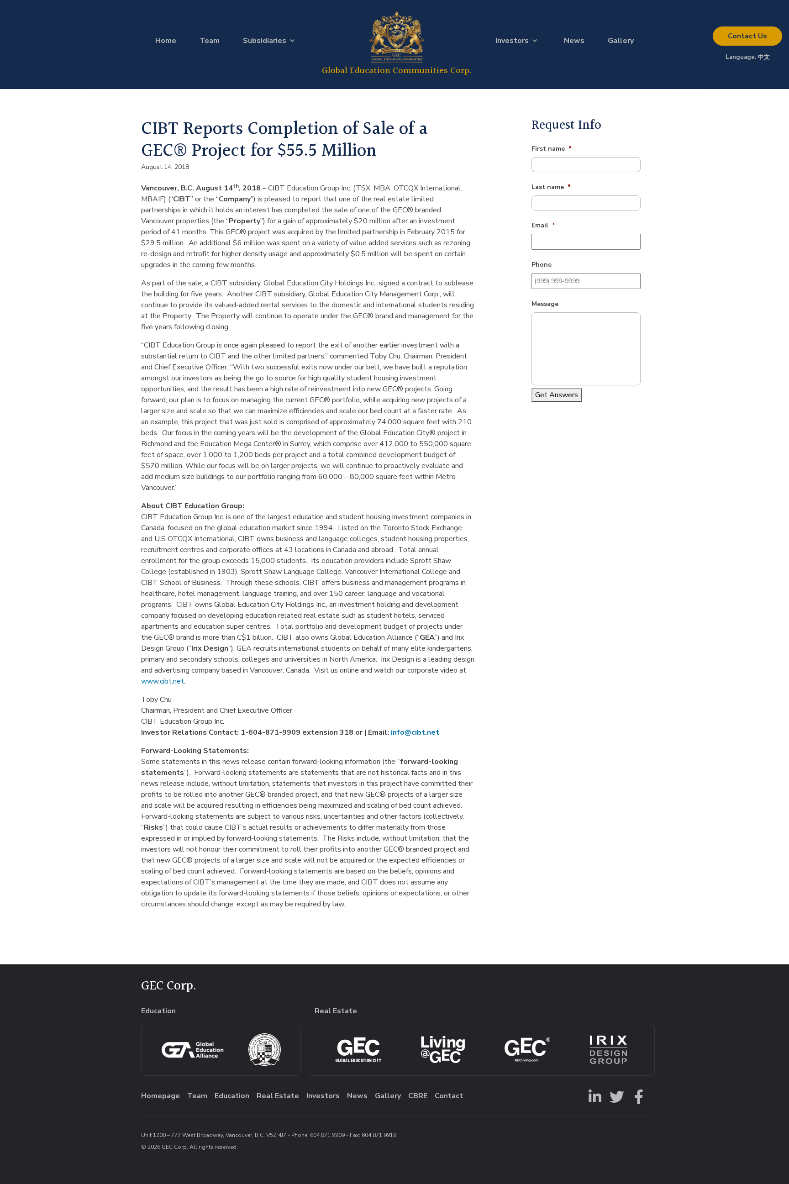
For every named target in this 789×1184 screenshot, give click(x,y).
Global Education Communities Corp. (397, 70)
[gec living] (358, 1049)
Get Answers (556, 395)
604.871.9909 (327, 1135)
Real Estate (278, 1096)
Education (232, 1096)
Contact (747, 36)
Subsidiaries (264, 41)
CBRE (417, 1096)
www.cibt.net (162, 681)
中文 (764, 57)
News (574, 41)
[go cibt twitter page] (615, 1096)
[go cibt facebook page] (636, 1096)
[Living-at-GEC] (443, 1049)
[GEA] (192, 1049)
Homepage (160, 1096)
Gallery (621, 41)
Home (165, 41)
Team (210, 41)
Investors (512, 41)
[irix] (608, 1050)
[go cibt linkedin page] (593, 1096)
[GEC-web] (527, 1049)
